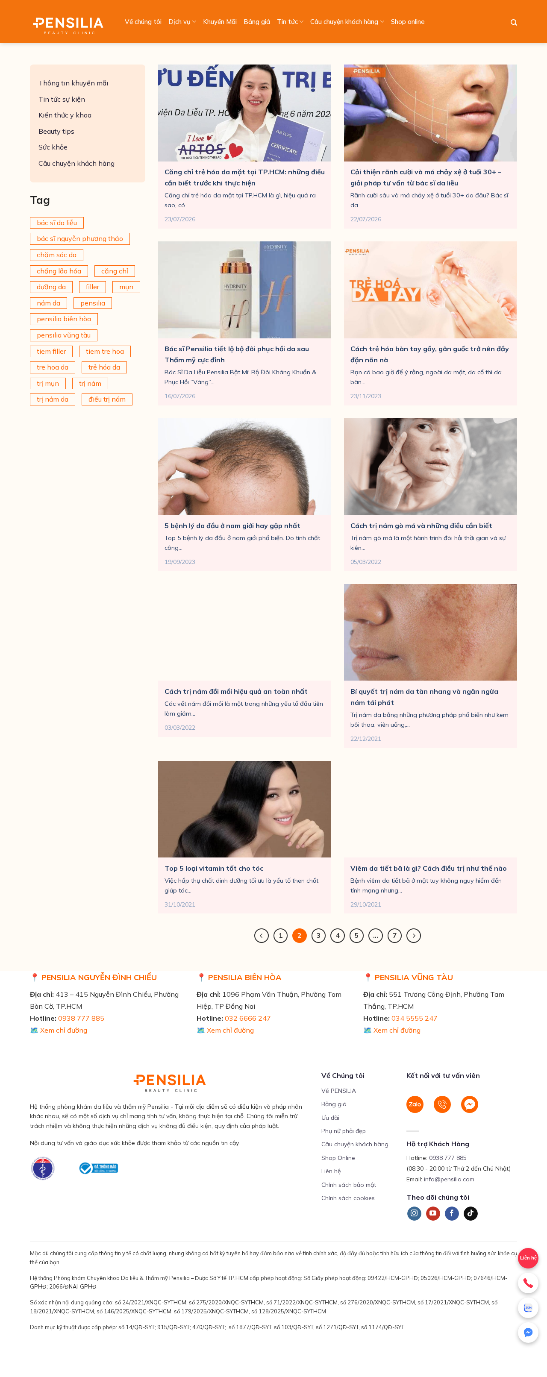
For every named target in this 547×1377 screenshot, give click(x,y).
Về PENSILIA (338, 1091)
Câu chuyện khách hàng (344, 22)
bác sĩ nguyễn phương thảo (80, 238)
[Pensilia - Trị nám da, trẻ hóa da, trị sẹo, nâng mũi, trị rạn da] (70, 21)
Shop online (408, 22)
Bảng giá (257, 22)
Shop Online (338, 1158)
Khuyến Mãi (220, 22)
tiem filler (51, 351)
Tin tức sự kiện (61, 99)
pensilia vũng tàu (64, 335)
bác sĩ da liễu (57, 222)
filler (92, 286)
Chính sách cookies (348, 1198)
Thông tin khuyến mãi (73, 83)
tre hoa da (52, 367)
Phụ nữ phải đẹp (343, 1131)
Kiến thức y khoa (64, 115)
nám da (48, 303)
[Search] (514, 23)
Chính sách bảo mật (348, 1185)
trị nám (90, 383)
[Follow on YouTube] (433, 1214)
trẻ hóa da (104, 367)
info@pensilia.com (449, 1179)
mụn (126, 286)
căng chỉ (114, 271)
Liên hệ (528, 1257)
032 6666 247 (248, 1018)
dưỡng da (51, 286)
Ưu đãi (330, 1118)
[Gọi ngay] (528, 1283)
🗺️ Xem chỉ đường (58, 1030)
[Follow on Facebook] (452, 1214)
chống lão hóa (59, 271)
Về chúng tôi (143, 22)
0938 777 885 (81, 1018)
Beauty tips (56, 131)
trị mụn (48, 383)
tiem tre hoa (105, 351)
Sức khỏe (53, 147)
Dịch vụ (179, 22)
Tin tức (287, 22)
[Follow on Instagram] (414, 1214)
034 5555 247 (414, 1018)
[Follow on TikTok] (471, 1214)
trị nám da (52, 399)
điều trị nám (107, 399)
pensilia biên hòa (64, 318)
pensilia (92, 303)
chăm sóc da (56, 254)
